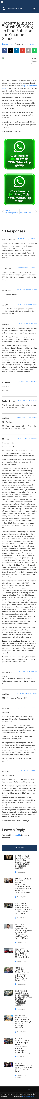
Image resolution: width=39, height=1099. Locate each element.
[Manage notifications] (34, 1094)
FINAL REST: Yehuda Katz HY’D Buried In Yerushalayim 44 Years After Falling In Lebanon (23, 1021)
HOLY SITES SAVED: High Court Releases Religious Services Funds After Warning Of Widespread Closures (23, 998)
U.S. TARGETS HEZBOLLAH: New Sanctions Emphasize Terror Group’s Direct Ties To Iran (23, 908)
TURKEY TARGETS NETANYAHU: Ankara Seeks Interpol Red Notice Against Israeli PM (22, 974)
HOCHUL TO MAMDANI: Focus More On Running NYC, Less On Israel (23, 1067)
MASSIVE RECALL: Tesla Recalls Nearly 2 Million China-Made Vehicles (22, 953)
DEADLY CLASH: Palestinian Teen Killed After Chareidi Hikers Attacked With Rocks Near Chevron (23, 862)
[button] (2, 2)
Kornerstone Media (28, 1097)
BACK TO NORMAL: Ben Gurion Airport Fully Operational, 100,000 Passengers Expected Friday (22, 1045)
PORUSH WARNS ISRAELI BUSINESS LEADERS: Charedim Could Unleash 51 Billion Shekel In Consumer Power (23, 885)
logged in (17, 835)
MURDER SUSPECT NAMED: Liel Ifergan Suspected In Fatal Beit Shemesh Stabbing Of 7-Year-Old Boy (23, 931)
